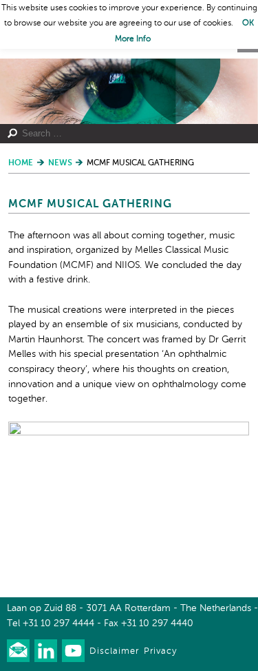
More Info (133, 39)
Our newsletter (18, 650)
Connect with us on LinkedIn (45, 650)
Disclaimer (114, 651)
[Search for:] (124, 133)
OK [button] (248, 23)
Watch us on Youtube (73, 650)
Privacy (160, 651)
